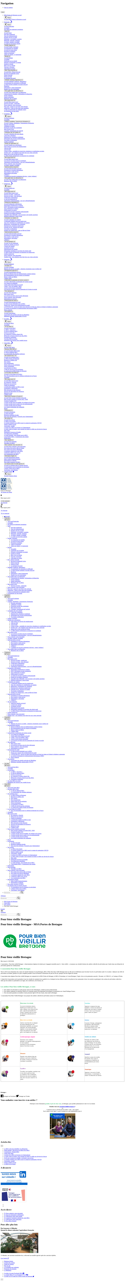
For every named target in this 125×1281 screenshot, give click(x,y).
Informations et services (10, 299)
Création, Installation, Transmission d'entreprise (16, 121)
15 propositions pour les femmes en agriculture (16, 467)
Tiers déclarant (8, 291)
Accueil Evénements (9, 412)
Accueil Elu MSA (9, 323)
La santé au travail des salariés (12, 43)
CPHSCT (6, 174)
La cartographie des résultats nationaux (14, 354)
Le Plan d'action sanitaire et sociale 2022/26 (16, 84)
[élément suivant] (2, 1146)
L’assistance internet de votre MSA (13, 451)
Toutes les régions (9, 1264)
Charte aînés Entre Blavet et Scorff (13, 284)
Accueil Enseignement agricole (12, 272)
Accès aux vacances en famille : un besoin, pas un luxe (19, 1158)
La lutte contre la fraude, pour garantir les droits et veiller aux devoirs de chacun (25, 429)
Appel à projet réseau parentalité (12, 288)
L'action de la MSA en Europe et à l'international (17, 427)
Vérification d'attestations (11, 197)
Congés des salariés (9, 246)
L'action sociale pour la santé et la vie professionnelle (18, 404)
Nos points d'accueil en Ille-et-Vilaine (14, 448)
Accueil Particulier (9, 26)
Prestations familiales (9, 51)
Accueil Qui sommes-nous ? (11, 357)
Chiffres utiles (8, 278)
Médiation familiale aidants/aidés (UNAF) (15, 316)
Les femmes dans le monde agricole (14, 463)
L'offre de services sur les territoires (13, 369)
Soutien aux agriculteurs (11, 143)
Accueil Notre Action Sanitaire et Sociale (15, 398)
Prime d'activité (8, 75)
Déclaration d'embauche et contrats (13, 205)
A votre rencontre (8, 413)
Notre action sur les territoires (12, 365)
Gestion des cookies (9, 1262)
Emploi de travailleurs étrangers (12, 213)
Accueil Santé (8, 33)
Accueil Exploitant (9, 118)
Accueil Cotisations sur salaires (12, 219)
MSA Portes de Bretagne (10, 901)
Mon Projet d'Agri (9, 129)
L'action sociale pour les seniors (12, 405)
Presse (5, 408)
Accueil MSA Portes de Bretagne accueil (15, 19)
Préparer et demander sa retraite (12, 62)
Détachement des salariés (11, 249)
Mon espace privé (9, 100)
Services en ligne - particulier (12, 103)
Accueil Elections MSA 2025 (12, 351)
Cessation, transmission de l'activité (13, 130)
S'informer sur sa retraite (10, 61)
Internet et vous (8, 393)
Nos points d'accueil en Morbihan (13, 449)
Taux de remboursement (10, 36)
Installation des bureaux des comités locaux (15, 340)
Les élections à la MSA (10, 368)
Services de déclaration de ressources (14, 391)
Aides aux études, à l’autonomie (12, 54)
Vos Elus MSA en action (10, 339)
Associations (8, 311)
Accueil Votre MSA (9, 347)
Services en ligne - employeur (12, 194)
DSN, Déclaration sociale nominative (14, 207)
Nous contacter (8, 310)
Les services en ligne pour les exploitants (15, 160)
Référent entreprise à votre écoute (13, 216)
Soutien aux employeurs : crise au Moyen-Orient (17, 230)
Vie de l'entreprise (9, 241)
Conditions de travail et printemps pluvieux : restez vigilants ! (20, 176)
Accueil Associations (9, 313)
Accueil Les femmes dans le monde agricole (16, 465)
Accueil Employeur (9, 188)
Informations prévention (10, 173)
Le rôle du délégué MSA (10, 331)
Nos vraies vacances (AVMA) (12, 462)
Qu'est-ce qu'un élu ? (9, 332)
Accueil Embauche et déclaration (13, 204)
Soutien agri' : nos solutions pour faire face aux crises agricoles (21, 152)
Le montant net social (10, 78)
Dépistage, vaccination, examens (13, 39)
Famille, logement (9, 45)
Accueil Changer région (10, 476)
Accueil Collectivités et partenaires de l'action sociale (18, 281)
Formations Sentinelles (10, 337)
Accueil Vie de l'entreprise (11, 243)
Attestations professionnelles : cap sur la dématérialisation (19, 162)
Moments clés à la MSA (10, 98)
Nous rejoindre (8, 440)
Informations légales (10, 456)
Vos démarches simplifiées (11, 433)
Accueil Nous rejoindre (10, 441)
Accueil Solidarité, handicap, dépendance (15, 81)
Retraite (7, 56)
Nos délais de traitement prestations (13, 29)
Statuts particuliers (9, 97)
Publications (7, 438)
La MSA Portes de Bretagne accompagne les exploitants (19, 155)
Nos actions (8, 418)
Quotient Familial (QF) (10, 401)
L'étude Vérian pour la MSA (11, 468)
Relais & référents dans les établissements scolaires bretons (19, 274)
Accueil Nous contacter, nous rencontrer (15, 446)
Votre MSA (7, 903)
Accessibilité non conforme (11, 1267)
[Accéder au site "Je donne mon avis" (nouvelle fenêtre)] (13, 1201)
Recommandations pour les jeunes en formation (17, 275)
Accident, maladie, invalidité (11, 42)
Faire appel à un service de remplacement (15, 146)
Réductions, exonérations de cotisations (14, 224)
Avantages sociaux (9, 247)
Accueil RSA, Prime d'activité (12, 72)
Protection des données (10, 1269)
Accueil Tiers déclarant (10, 292)
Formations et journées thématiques (13, 170)
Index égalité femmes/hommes (12, 459)
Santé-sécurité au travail (11, 167)
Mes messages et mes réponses (12, 390)
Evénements (8, 410)
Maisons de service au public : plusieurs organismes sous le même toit (22, 269)
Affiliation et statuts (9, 126)
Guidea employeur (9, 254)
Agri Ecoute (7, 149)
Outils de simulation (9, 385)
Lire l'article (4, 1258)
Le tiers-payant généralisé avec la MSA (14, 303)
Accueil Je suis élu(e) (9, 328)
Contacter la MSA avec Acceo (12, 452)
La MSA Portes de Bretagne (11, 358)
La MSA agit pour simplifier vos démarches (15, 1149)
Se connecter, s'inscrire (10, 382)
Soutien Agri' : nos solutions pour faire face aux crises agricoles (21, 257)
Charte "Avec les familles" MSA (13, 286)
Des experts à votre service (11, 171)
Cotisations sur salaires (11, 218)
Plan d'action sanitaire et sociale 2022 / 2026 (16, 399)
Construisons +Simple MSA (11, 1152)
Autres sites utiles (8, 1153)
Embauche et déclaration (11, 202)
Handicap (6, 86)
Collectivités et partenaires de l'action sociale (16, 280)
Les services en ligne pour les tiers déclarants (16, 295)
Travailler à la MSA (9, 443)
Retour (9, 17)
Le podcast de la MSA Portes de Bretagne (15, 371)
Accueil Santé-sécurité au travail (12, 168)
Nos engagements (9, 363)
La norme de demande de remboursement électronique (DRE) (20, 308)
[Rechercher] (22, 892)
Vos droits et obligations (10, 140)
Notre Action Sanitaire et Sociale (13, 396)
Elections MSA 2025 (10, 349)
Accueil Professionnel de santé (12, 302)
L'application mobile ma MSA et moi (14, 387)
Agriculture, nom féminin (11, 470)
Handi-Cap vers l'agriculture (11, 89)
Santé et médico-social (10, 424)
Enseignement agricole (10, 270)
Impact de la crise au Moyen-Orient (13, 154)
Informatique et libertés (10, 460)
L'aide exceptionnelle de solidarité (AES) (15, 109)
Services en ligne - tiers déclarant (13, 196)
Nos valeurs (7, 361)
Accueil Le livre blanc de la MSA (13, 374)
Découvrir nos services (10, 384)
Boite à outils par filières (10, 277)
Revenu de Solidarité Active (11, 73)
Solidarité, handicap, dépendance (13, 79)
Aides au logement (9, 53)
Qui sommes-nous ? (10, 355)
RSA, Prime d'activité (10, 70)
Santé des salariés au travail (11, 244)
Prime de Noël (8, 76)
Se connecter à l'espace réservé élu (13, 334)
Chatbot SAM (8, 394)
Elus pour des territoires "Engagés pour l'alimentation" (18, 416)
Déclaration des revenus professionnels (14, 138)
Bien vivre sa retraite (9, 65)
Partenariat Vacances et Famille (12, 432)
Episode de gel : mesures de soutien (13, 227)
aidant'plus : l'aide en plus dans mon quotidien (16, 108)
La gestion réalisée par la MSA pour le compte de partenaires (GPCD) (23, 423)
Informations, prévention (10, 238)
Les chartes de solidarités (10, 283)
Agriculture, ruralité (9, 426)
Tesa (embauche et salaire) (11, 208)
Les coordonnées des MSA (11, 454)
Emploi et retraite (8, 64)
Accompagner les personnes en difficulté (15, 83)
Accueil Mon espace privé (11, 102)
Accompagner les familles (11, 48)
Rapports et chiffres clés (10, 360)
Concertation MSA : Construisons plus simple (16, 436)
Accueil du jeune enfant (10, 50)
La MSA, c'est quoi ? (9, 329)
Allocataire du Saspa (9, 68)
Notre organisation (9, 366)
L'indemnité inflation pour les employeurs (15, 221)
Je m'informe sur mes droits (11, 111)
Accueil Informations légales (11, 457)
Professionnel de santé (10, 300)
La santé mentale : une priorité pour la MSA (16, 435)
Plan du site (7, 1266)
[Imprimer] (2, 911)
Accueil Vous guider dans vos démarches (15, 92)
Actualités (6, 28)
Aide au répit (7, 148)
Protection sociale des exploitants (13, 127)
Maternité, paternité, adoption (12, 40)
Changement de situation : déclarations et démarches (18, 94)
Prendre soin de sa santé (10, 37)
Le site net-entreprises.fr (10, 199)
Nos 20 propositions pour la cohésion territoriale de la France (20, 376)
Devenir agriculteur (9, 124)
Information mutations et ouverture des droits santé (17, 251)
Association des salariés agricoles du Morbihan (16, 314)
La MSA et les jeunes (10, 421)
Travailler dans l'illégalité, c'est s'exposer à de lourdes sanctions (21, 214)
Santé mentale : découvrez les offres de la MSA (17, 1150)
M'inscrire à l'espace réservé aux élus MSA (15, 336)
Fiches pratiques (8, 95)
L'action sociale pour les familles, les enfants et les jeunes (19, 402)
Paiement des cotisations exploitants (13, 137)
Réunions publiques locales (11, 415)
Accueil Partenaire (9, 264)
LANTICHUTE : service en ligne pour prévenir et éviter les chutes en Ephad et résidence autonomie (31, 307)
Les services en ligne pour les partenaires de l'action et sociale (20, 289)
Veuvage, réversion (9, 67)
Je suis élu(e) (8, 326)
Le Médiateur (7, 1270)
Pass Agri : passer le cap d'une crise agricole (16, 106)
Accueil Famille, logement (11, 47)
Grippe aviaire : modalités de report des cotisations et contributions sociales (24, 151)
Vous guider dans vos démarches (13, 90)
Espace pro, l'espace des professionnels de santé (17, 305)
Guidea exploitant (9, 141)
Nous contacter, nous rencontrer (12, 105)
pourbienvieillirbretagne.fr (67, 1106)
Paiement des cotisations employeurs (14, 226)
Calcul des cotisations (10, 135)
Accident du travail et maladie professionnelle (16, 211)
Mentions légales (8, 1261)
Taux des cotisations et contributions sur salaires (17, 222)
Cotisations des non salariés (12, 132)
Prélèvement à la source (10, 210)
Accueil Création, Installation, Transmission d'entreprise (19, 123)
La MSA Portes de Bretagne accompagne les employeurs (19, 252)
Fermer (8, 519)
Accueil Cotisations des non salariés (13, 134)
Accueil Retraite (8, 58)
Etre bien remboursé (9, 34)
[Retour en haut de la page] (2, 1279)
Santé (6, 31)
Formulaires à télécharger (11, 388)
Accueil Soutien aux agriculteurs (13, 145)
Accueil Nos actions (9, 420)
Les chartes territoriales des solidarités (14, 407)
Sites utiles (7, 430)
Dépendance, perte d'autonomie (12, 87)
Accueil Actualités (9, 267)
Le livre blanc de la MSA (11, 372)
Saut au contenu (8, 7)
